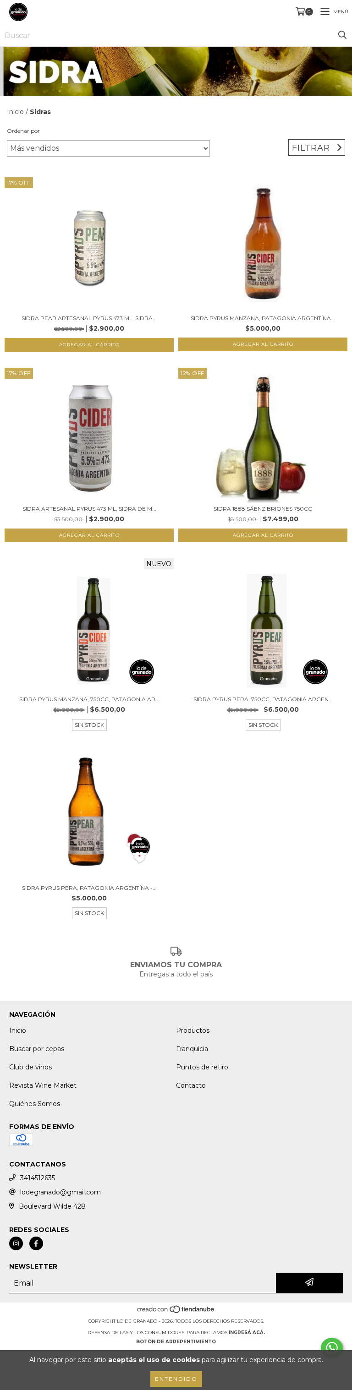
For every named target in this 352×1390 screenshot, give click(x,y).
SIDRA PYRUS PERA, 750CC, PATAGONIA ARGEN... (263, 699)
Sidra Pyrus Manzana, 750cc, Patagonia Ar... (89, 699)
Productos (192, 1030)
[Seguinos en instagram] (16, 1243)
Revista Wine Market (43, 1085)
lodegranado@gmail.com (60, 1192)
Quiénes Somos (34, 1104)
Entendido (176, 1378)
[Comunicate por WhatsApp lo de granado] (332, 1348)
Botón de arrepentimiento (176, 1342)
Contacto (191, 1085)
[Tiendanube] (176, 1312)
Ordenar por (23, 130)
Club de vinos (30, 1067)
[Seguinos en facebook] (36, 1243)
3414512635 (37, 1178)
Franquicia (192, 1049)
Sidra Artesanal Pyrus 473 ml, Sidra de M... (89, 508)
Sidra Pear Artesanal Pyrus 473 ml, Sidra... (89, 318)
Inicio (15, 112)
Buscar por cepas (36, 1049)
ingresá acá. (247, 1332)
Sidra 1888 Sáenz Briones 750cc (263, 508)
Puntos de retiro (202, 1067)
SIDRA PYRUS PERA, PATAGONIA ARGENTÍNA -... (89, 887)
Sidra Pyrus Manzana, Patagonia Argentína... (263, 318)
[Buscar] (342, 35)
